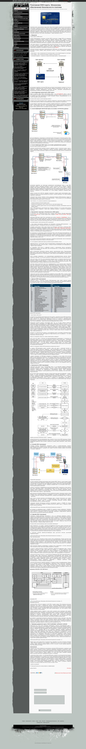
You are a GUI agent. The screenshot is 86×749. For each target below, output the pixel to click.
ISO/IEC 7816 (58, 214)
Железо (15, 44)
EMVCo (57, 47)
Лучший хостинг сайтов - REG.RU (20, 53)
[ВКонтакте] (36, 673)
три (39, 214)
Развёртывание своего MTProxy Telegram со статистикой (21, 95)
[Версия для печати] (59, 672)
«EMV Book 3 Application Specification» (63, 227)
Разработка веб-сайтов (19, 41)
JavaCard (58, 217)
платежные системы (63, 9)
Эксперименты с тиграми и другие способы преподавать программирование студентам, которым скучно (21, 63)
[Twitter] (38, 673)
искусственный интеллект (19, 33)
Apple (33, 0)
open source (16, 35)
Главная (15, 0)
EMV (40, 9)
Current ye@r (36, 710)
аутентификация (60, 93)
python (15, 30)
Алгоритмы (16, 47)
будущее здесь (17, 36)
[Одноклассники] (39, 673)
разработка (16, 32)
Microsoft (36, 0)
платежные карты (56, 9)
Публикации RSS (39, 722)
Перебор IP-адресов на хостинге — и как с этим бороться (21, 81)
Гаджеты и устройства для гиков (21, 18)
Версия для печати (67, 672)
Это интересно (17, 15)
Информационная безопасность (45, 0)
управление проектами (19, 29)
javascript (16, 21)
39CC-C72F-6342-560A (18, 56)
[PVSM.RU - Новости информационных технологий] (21, 5)
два (37, 214)
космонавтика (17, 39)
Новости (16, 10)
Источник (69, 668)
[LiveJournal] (41, 673)
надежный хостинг (21, 103)
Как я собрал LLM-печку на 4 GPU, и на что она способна (20, 70)
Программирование (18, 12)
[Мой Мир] (40, 673)
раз (35, 214)
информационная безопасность (21, 13)
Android (26, 0)
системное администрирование (21, 27)
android (16, 26)
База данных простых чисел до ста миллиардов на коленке (20, 78)
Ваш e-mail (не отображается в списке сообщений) (55, 692)
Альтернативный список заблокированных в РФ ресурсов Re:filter (21, 84)
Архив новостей (21, 0)
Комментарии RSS (46, 722)
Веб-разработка (17, 38)
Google (29, 0)
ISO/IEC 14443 (66, 214)
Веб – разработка (55, 0)
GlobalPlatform (64, 217)
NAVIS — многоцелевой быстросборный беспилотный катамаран (20, 67)
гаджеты (16, 24)
